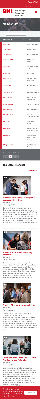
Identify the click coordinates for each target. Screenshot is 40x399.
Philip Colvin (6, 136)
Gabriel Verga (7, 73)
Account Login (27, 6)
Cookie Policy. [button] (10, 396)
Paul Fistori (6, 121)
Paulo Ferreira (7, 128)
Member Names (7, 39)
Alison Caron (6, 44)
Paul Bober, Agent (8, 114)
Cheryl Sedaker (7, 54)
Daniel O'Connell (8, 59)
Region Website (33, 2)
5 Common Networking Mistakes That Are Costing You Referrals (19, 358)
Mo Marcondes (7, 109)
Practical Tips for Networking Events (19, 305)
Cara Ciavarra (7, 49)
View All (32, 170)
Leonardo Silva (7, 92)
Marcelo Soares (7, 97)
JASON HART (7, 85)
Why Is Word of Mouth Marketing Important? (17, 253)
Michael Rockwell (8, 104)
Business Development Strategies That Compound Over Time (20, 198)
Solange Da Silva (8, 145)
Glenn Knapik (7, 78)
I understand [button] (31, 392)
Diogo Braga (6, 66)
